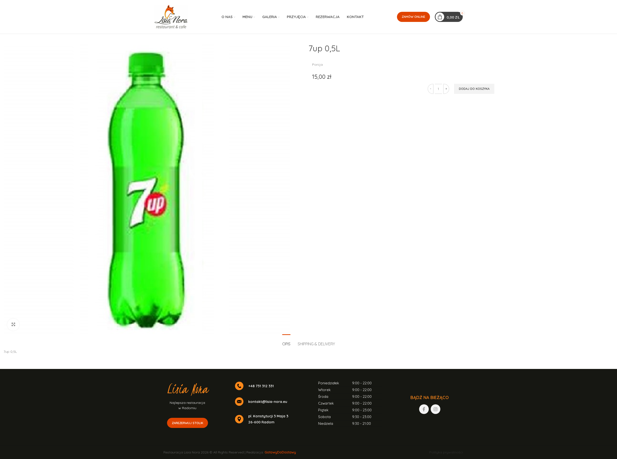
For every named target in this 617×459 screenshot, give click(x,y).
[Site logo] (171, 16)
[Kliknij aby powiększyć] (13, 325)
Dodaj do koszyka (474, 89)
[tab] (286, 341)
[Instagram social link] (435, 409)
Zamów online (413, 17)
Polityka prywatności (446, 452)
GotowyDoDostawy (280, 452)
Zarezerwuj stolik (187, 423)
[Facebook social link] (424, 409)
